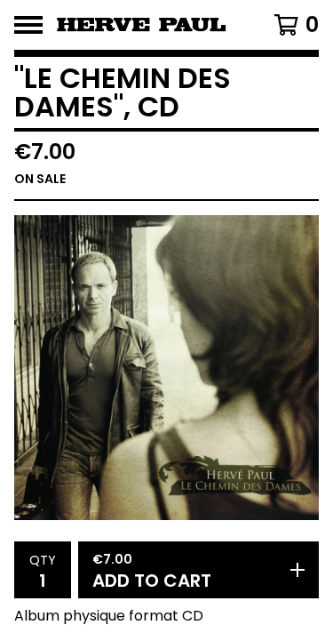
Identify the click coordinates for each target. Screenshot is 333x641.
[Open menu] (28, 25)
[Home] (149, 25)
